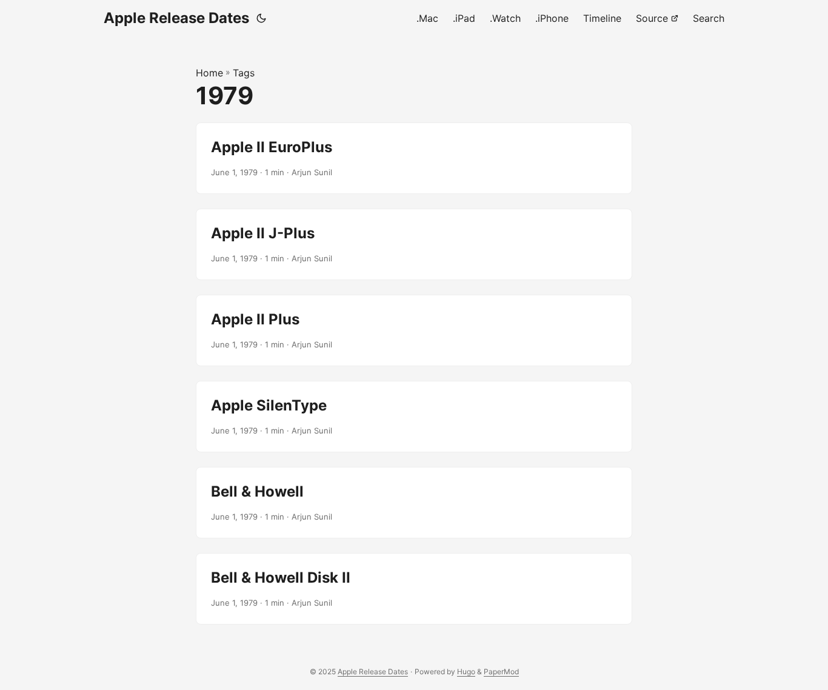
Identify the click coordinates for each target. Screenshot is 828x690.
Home (209, 73)
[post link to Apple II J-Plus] (414, 244)
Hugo (466, 671)
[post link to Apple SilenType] (414, 416)
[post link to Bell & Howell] (414, 502)
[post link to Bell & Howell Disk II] (414, 589)
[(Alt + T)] (261, 18)
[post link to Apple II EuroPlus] (414, 158)
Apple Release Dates (176, 18)
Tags (244, 73)
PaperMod (501, 671)
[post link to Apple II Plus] (414, 330)
